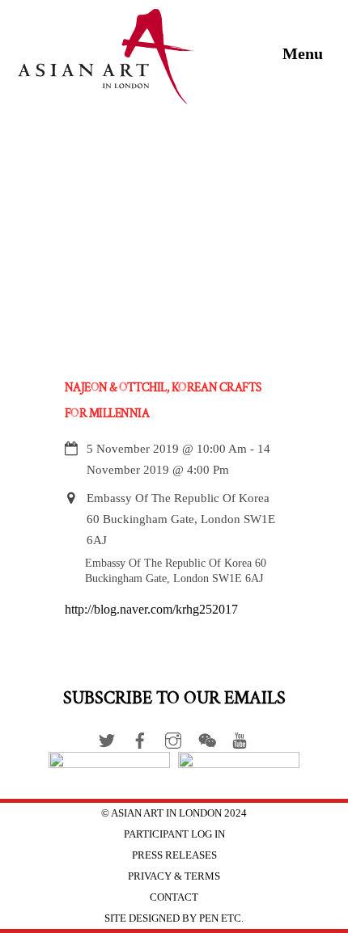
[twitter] (107, 737)
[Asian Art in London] (107, 97)
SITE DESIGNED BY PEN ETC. (174, 918)
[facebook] (140, 737)
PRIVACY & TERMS (174, 876)
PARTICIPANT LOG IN (174, 834)
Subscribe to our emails (174, 698)
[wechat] (206, 737)
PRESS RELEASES (174, 855)
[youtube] (239, 737)
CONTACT (174, 897)
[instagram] (173, 737)
